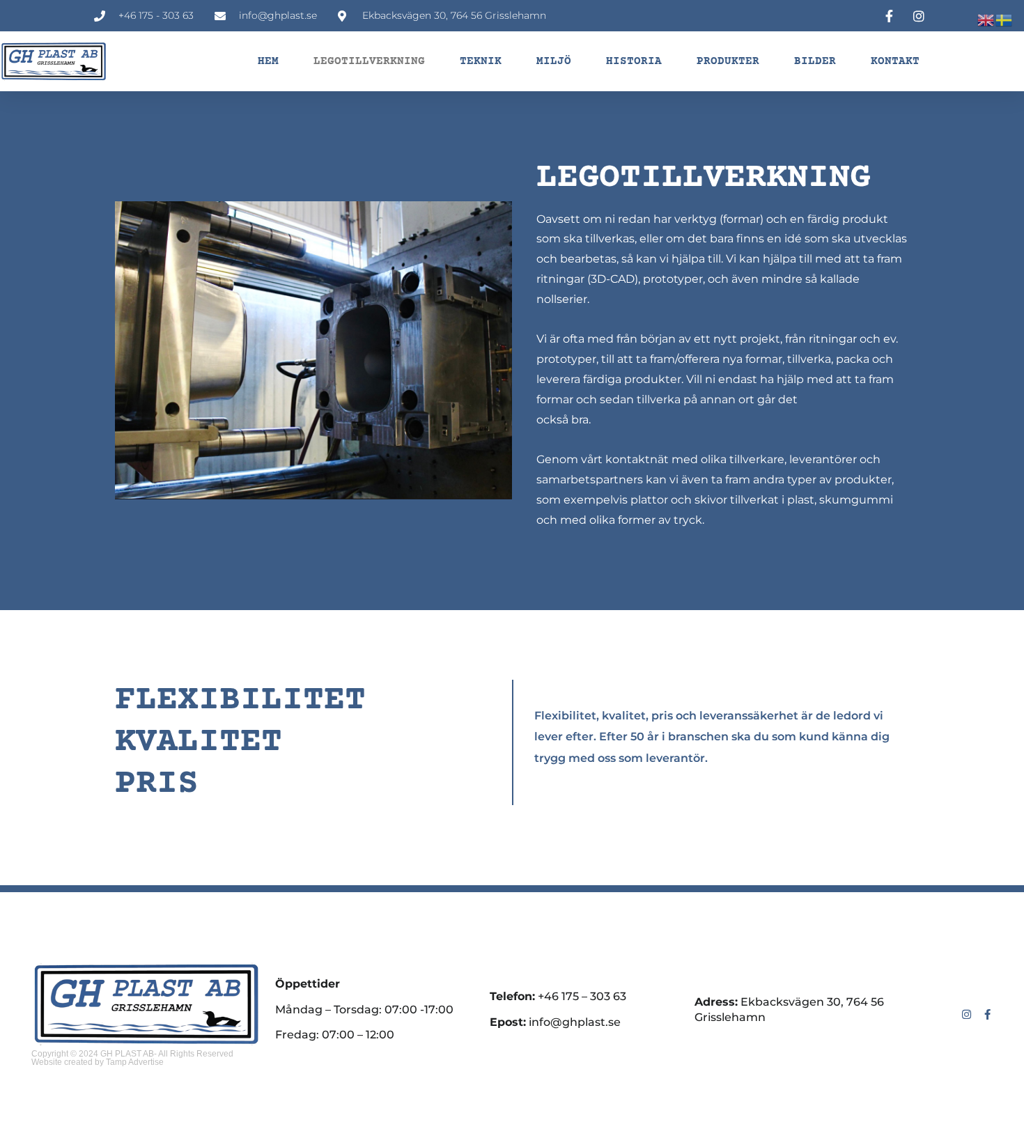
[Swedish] (1004, 19)
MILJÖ (553, 61)
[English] (986, 19)
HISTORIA (634, 61)
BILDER (815, 61)
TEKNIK (481, 61)
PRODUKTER (728, 61)
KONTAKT (895, 61)
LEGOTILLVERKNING (369, 61)
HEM (268, 61)
